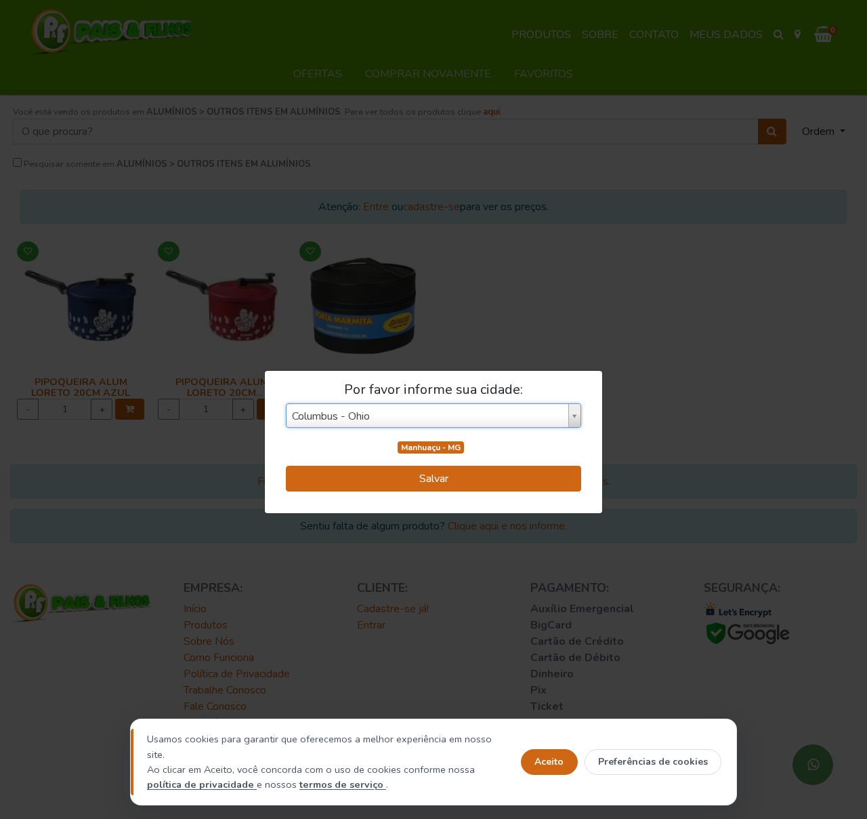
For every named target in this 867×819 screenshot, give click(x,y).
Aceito (549, 761)
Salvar (433, 478)
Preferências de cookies (653, 761)
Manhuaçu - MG (431, 447)
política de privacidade (202, 784)
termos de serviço (342, 784)
